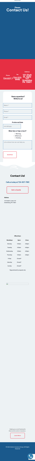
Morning (18, 134)
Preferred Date (17, 122)
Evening (18, 138)
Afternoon (18, 136)
